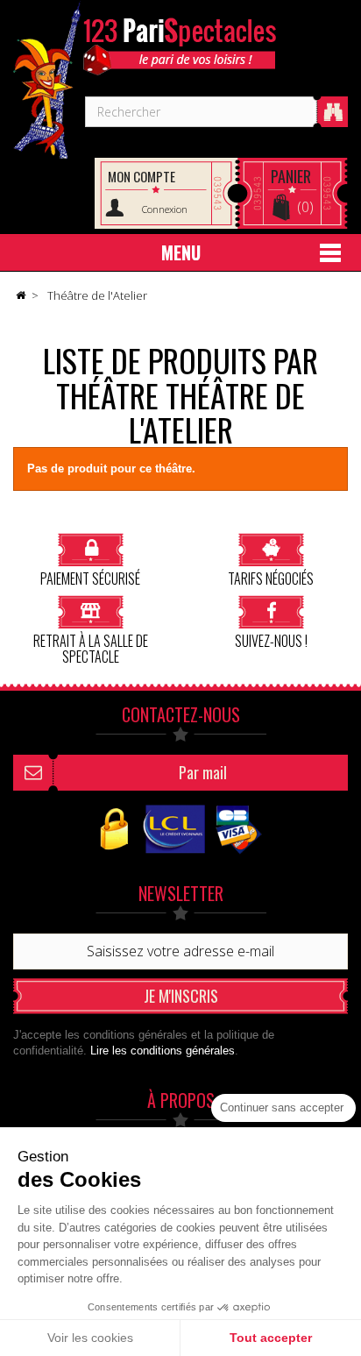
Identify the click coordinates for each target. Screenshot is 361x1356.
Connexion (165, 209)
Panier (291, 176)
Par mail (203, 772)
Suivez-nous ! (271, 639)
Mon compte (141, 176)
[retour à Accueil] (20, 296)
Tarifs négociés (271, 577)
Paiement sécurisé (90, 577)
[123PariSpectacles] (47, 80)
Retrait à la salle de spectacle (90, 647)
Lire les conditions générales (162, 1050)
